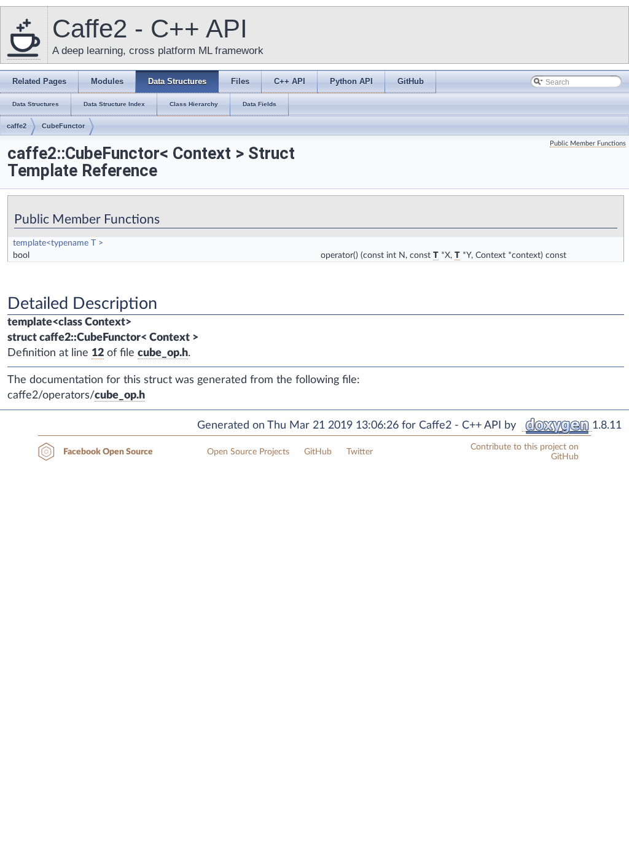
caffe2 (16, 126)
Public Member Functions (588, 143)
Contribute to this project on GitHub (525, 452)
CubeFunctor (63, 126)
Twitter (359, 452)
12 (98, 353)
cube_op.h (163, 353)
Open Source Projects (248, 452)
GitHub (318, 452)
